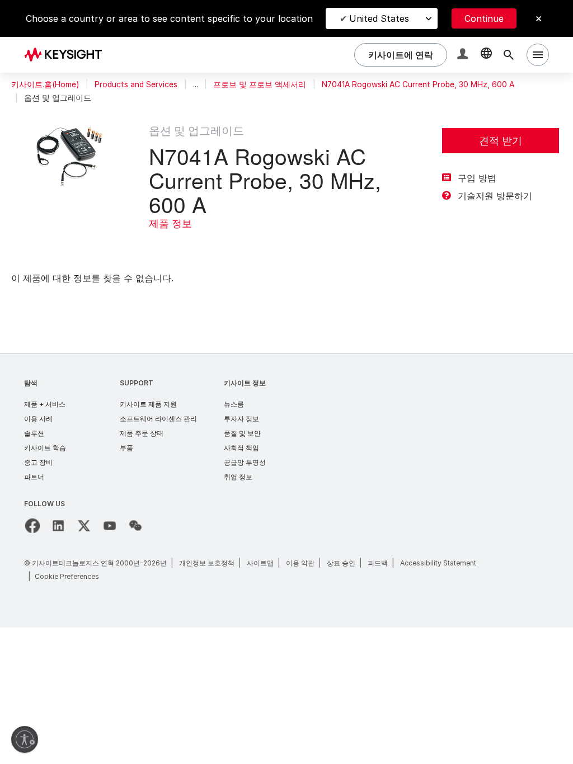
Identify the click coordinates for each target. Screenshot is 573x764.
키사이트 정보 (245, 383)
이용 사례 (38, 418)
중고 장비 (38, 462)
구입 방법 (477, 177)
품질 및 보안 (242, 433)
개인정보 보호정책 (206, 563)
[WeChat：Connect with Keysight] (135, 525)
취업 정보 (238, 477)
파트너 (34, 477)
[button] (464, 55)
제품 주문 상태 (141, 433)
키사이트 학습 (45, 448)
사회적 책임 (241, 448)
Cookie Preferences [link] (67, 576)
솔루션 (34, 433)
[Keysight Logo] (67, 55)
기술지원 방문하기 (495, 195)
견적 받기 (500, 141)
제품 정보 (170, 223)
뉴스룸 (234, 404)
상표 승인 (341, 563)
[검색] (508, 55)
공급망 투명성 (245, 462)
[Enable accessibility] (24, 739)
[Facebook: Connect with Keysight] (32, 525)
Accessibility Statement (438, 563)
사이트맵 (260, 563)
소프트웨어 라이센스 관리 (158, 418)
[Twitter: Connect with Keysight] (84, 525)
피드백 (378, 563)
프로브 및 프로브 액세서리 (259, 84)
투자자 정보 (241, 418)
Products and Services (136, 84)
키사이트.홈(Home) (45, 84)
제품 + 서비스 (44, 404)
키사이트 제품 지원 (148, 404)
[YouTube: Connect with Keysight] (109, 525)
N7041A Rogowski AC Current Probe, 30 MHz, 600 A (418, 84)
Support (136, 383)
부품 (126, 448)
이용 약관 (300, 563)
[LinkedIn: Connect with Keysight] (58, 525)
